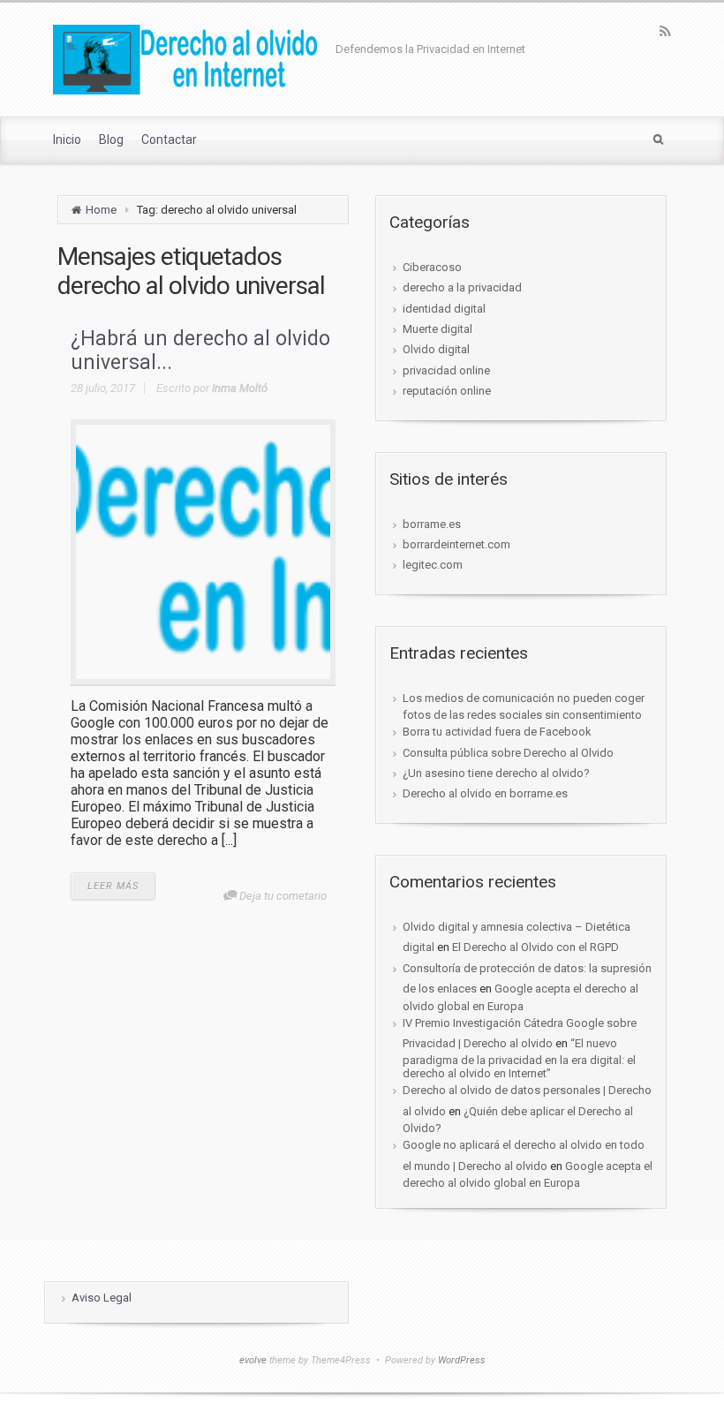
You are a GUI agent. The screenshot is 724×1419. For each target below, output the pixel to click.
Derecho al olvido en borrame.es (485, 793)
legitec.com (433, 564)
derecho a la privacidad (462, 287)
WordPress (462, 1360)
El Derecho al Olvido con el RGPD (535, 947)
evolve (253, 1360)
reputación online (447, 390)
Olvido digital (436, 349)
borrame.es (432, 524)
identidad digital (444, 308)
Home (101, 209)
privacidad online (446, 370)
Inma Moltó (240, 388)
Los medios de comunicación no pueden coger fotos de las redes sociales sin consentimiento (524, 706)
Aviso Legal (102, 1297)
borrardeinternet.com (456, 544)
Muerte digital (437, 329)
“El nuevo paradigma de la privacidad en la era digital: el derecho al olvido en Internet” (519, 1058)
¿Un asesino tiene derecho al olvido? (496, 773)
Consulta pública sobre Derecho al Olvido (508, 752)
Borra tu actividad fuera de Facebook (497, 731)
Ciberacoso (432, 267)
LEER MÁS (113, 886)
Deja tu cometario (283, 895)
